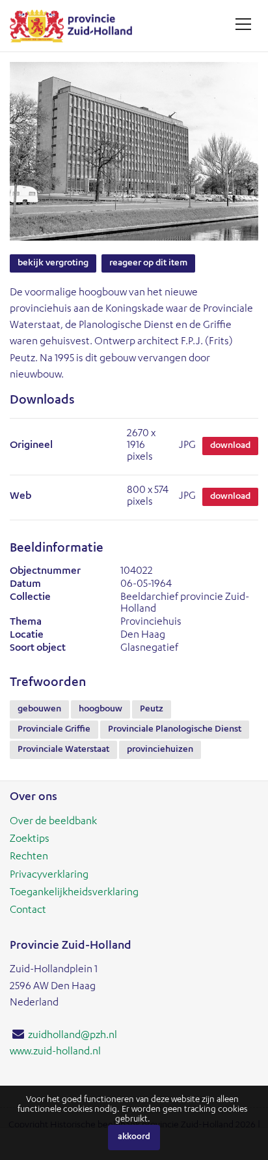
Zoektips (29, 840)
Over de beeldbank (53, 822)
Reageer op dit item (148, 263)
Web (20, 497)
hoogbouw (100, 709)
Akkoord (134, 1137)
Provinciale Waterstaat (63, 750)
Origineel (31, 446)
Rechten (29, 857)
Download (230, 446)
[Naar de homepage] (76, 26)
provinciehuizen (160, 750)
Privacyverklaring (49, 876)
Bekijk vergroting (53, 263)
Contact (28, 911)
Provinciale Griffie (54, 729)
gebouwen (39, 709)
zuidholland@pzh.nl (72, 1036)
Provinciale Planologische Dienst (174, 729)
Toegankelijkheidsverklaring (74, 893)
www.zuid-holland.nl (55, 1052)
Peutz (151, 709)
